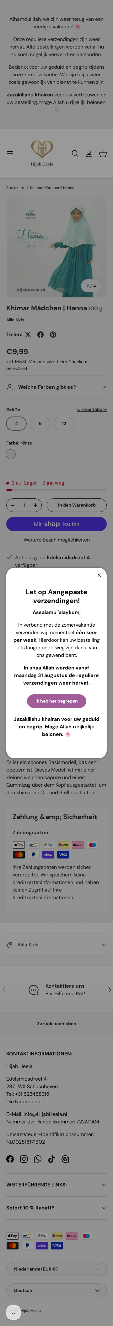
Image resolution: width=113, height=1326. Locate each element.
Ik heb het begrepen (56, 701)
